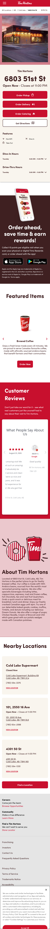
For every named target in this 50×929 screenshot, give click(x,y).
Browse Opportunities (12, 775)
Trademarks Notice (11, 849)
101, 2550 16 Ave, (17, 688)
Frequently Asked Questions (15, 828)
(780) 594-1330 (13, 736)
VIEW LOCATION (12, 658)
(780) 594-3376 (13, 652)
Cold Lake (22, 10)
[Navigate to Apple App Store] (13, 262)
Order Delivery (23, 104)
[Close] (46, 890)
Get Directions (23, 123)
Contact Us (7, 822)
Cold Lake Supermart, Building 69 (22, 646)
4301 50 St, (17, 730)
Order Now (25, 364)
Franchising (7, 811)
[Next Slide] (46, 339)
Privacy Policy (9, 838)
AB (15, 10)
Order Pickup (23, 95)
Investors (6, 817)
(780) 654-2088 (13, 694)
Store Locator (8, 799)
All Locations (6, 10)
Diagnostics (7, 859)
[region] (25, 907)
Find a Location (25, 754)
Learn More (7, 787)
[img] (21, 872)
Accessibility (8, 854)
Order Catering (23, 113)
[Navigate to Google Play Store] (37, 262)
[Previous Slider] (3, 339)
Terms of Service (10, 843)
